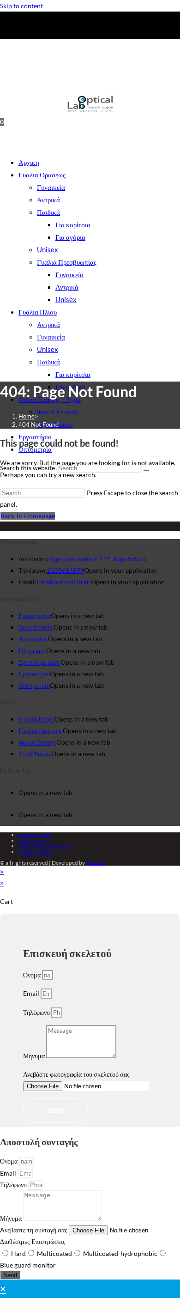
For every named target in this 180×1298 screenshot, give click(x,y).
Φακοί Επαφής (57, 411)
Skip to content (21, 6)
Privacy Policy (35, 851)
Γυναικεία (51, 187)
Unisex (47, 249)
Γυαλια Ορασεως (42, 174)
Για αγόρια (70, 237)
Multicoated (54, 1253)
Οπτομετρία (34, 685)
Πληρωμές (32, 651)
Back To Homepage (27, 516)
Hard (18, 1253)
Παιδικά (48, 212)
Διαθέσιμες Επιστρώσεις (33, 1241)
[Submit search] (146, 470)
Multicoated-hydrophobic (120, 1253)
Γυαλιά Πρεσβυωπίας (66, 262)
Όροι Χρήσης (36, 627)
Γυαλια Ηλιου (37, 312)
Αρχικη (28, 162)
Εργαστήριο (34, 674)
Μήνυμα (34, 1056)
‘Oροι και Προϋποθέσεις (45, 846)
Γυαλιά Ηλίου (36, 719)
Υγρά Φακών (34, 754)
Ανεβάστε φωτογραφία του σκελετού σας (76, 1074)
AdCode (96, 862)
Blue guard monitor (28, 1265)
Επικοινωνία (34, 615)
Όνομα (32, 975)
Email (32, 993)
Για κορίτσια (72, 224)
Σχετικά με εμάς (39, 662)
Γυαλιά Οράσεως (40, 730)
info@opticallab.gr (63, 582)
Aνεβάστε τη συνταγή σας (34, 1230)
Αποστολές (33, 639)
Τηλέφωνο (37, 1012)
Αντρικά (48, 199)
